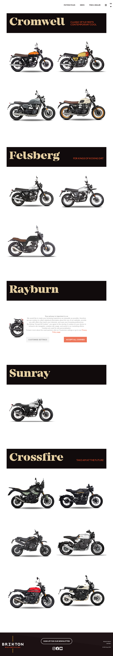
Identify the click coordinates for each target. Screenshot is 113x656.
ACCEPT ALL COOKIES (75, 340)
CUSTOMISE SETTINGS (37, 340)
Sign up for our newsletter (56, 641)
